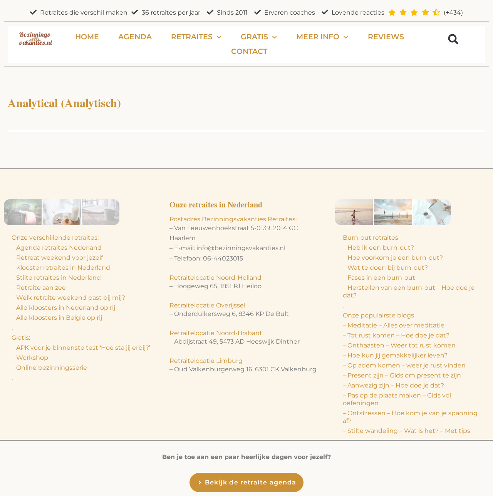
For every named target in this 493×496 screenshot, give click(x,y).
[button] (453, 39)
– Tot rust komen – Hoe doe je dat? (396, 335)
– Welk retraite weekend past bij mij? (68, 297)
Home (87, 36)
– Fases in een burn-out (379, 277)
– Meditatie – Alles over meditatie (393, 325)
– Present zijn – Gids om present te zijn (402, 375)
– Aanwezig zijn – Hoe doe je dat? (393, 385)
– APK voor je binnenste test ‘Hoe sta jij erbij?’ (81, 347)
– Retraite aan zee (39, 287)
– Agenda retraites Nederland (57, 247)
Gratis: (21, 337)
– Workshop (30, 357)
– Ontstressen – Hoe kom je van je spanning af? (410, 416)
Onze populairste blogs (378, 315)
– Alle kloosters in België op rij (57, 317)
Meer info (317, 36)
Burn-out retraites (370, 237)
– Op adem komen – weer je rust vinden (404, 365)
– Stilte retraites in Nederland (56, 277)
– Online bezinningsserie (49, 367)
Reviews (386, 36)
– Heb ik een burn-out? (378, 247)
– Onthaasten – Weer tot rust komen (399, 345)
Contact (249, 51)
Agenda (135, 36)
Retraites (192, 36)
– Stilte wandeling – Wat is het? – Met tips (406, 430)
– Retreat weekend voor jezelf (57, 257)
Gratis (254, 36)
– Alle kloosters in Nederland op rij (63, 307)
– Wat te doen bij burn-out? (385, 267)
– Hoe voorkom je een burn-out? (393, 257)
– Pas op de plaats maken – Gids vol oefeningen (397, 399)
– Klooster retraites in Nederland (61, 267)
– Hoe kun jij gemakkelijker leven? (395, 355)
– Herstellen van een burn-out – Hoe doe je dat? (409, 291)
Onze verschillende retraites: (55, 237)
